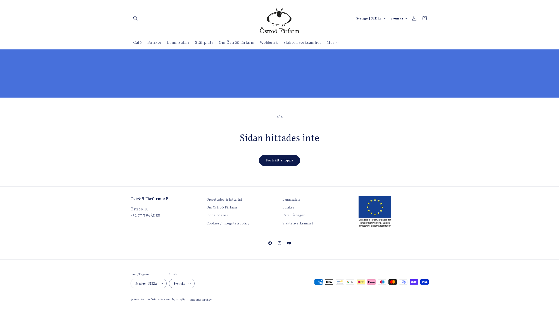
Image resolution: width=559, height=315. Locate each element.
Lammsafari (291, 199)
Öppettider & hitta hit (224, 199)
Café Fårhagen (294, 215)
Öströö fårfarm (150, 299)
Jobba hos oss (217, 215)
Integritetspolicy (201, 299)
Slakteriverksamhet (298, 223)
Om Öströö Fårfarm (222, 207)
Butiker (288, 207)
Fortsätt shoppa (279, 160)
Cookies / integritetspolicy (228, 223)
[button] (136, 18)
